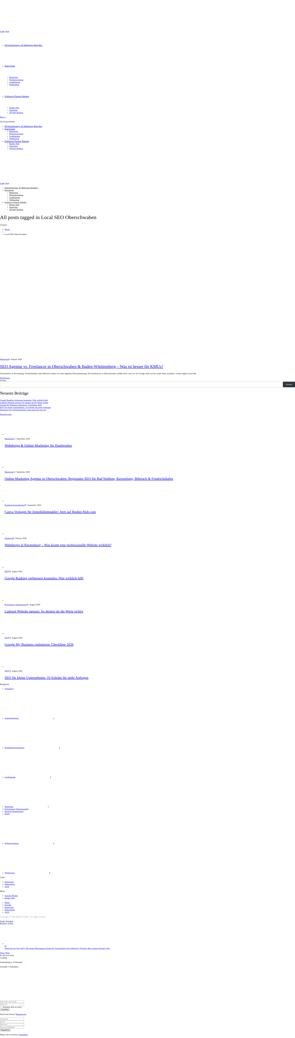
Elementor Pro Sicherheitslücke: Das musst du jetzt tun (23, 410)
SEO (7, 571)
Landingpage (14, 197)
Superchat (13, 207)
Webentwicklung (16, 195)
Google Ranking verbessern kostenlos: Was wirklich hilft (24, 400)
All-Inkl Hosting (16, 209)
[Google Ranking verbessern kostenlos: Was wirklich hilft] (13, 567)
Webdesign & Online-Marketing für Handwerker (38, 445)
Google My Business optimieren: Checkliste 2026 (21, 405)
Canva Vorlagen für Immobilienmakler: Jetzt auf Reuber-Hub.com (50, 512)
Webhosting (14, 200)
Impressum (9, 882)
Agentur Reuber (11, 896)
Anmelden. (23, 1035)
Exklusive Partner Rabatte (15, 202)
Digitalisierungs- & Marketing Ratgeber (21, 188)
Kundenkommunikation (14, 505)
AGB (7, 887)
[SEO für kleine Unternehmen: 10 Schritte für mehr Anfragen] (13, 666)
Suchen (3, 380)
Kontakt (8, 905)
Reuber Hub (14, 205)
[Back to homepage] (23, 999)
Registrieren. (21, 1014)
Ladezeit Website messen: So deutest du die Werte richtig (24, 402)
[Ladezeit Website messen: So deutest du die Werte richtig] (13, 600)
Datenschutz (10, 884)
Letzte (9, 414)
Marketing (13, 193)
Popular (3, 414)
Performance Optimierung (15, 604)
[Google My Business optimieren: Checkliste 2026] (13, 633)
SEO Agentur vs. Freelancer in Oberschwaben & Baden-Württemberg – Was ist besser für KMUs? (81, 366)
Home (7, 229)
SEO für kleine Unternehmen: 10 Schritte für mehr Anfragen (25, 407)
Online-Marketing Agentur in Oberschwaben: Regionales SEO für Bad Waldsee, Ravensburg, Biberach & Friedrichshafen (89, 478)
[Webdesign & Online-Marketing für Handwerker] (13, 434)
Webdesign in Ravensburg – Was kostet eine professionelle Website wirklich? (58, 545)
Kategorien (9, 190)
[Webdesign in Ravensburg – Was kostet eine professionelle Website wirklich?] (13, 534)
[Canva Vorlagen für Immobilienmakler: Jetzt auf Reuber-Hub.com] (13, 500)
